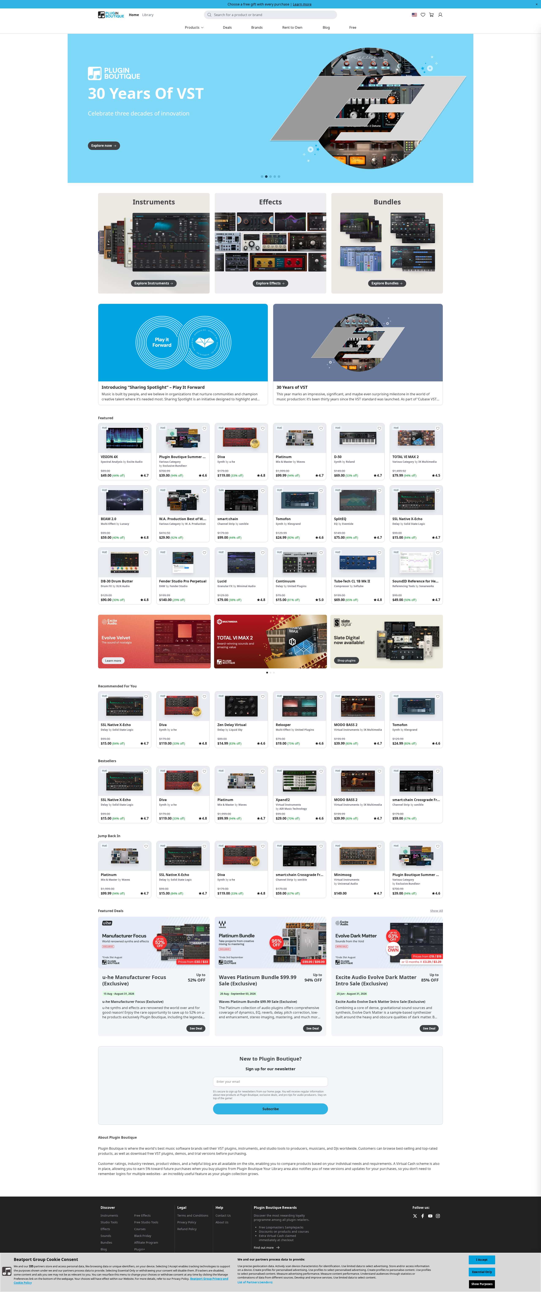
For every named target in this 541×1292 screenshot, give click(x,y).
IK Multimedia (427, 462)
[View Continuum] (299, 562)
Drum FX (106, 586)
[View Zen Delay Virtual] (241, 706)
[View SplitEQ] (358, 500)
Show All (436, 911)
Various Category (170, 462)
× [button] (537, 4)
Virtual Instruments (346, 730)
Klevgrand (294, 524)
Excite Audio (134, 462)
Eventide (347, 524)
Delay (396, 524)
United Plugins (296, 586)
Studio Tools (109, 1222)
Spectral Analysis (111, 462)
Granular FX (224, 586)
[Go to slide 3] (270, 176)
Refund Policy (187, 1229)
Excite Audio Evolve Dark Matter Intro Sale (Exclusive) (376, 980)
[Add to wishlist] (146, 428)
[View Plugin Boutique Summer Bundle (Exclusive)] (183, 438)
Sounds (106, 1236)
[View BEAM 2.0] (124, 500)
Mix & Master (284, 462)
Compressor (341, 586)
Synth (221, 462)
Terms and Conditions (192, 1215)
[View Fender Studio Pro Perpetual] (183, 562)
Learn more (302, 4)
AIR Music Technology (293, 809)
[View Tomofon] (299, 500)
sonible (244, 524)
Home (134, 14)
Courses (140, 1229)
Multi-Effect (108, 524)
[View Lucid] (241, 562)
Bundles (106, 1242)
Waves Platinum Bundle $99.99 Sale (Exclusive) (257, 980)
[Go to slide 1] (262, 176)
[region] (270, 1272)
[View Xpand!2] (299, 781)
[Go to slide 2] (266, 176)
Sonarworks (426, 586)
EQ (336, 524)
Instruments (109, 1215)
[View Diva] (241, 438)
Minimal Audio (246, 586)
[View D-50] (358, 438)
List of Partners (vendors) (255, 1282)
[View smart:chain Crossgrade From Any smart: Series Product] (416, 781)
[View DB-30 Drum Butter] (124, 562)
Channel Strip (226, 524)
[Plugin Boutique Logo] (111, 14)
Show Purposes (481, 1284)
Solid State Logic (414, 524)
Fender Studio (178, 586)
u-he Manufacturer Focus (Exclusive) (134, 980)
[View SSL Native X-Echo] (416, 500)
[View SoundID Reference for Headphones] (416, 562)
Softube (358, 586)
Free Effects (142, 1215)
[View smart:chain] (241, 500)
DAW (162, 586)
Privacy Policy (186, 1222)
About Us (222, 1222)
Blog (104, 1249)
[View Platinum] (299, 438)
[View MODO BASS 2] (358, 706)
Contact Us (223, 1215)
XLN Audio (123, 586)
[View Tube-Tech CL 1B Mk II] (358, 562)
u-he (232, 462)
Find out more (264, 1248)
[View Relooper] (299, 706)
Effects (105, 1229)
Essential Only (482, 1272)
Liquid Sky (235, 730)
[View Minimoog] (358, 856)
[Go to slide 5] (279, 176)
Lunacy (124, 524)
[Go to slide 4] (274, 176)
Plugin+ (139, 1249)
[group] (124, 451)
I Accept (482, 1260)
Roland (350, 462)
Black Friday (142, 1236)
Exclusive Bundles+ (175, 466)
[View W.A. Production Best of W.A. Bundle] (183, 500)
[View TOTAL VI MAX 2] (416, 438)
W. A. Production (195, 524)
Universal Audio (348, 883)
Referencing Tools (403, 586)
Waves (301, 462)
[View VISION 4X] (124, 438)
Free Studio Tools (146, 1222)
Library (147, 14)
